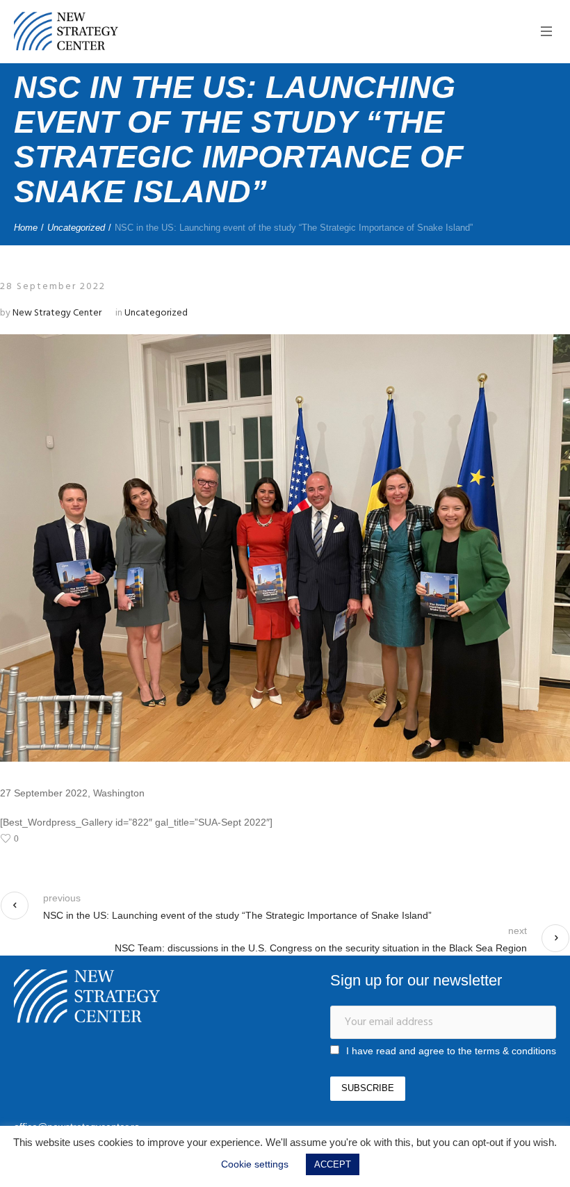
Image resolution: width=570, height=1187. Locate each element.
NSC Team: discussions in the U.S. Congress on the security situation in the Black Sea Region (321, 947)
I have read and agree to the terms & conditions (451, 1050)
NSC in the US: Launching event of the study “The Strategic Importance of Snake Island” (237, 915)
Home (26, 227)
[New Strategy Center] (87, 996)
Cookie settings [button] (254, 1164)
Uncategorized (76, 227)
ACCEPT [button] (332, 1164)
